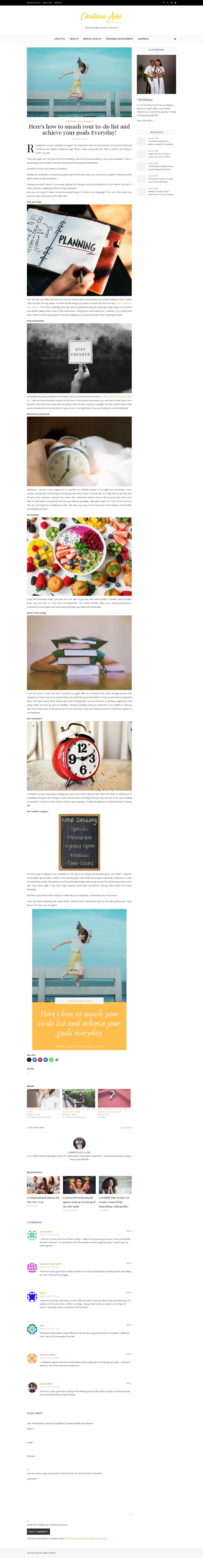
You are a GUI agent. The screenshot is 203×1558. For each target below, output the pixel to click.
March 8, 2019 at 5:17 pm (49, 1329)
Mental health (92, 38)
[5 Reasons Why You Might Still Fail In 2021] (43, 1098)
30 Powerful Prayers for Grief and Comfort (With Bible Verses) (160, 181)
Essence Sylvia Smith (51, 1264)
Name (30, 1428)
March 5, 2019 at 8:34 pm (49, 1235)
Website (31, 1456)
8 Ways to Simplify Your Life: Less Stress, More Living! (78, 1110)
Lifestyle (60, 38)
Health (74, 38)
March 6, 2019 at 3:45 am (49, 1267)
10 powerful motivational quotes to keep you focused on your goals (79, 1202)
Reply (129, 1231)
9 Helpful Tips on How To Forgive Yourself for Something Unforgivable (114, 1202)
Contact (58, 3)
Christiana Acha (37, 1127)
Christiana (144, 99)
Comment (32, 1478)
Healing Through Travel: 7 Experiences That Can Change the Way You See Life (160, 193)
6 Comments (126, 1127)
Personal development (119, 38)
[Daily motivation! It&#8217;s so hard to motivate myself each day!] (114, 1098)
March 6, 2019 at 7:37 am (49, 1296)
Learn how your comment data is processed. (86, 1538)
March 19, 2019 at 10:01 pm (50, 1387)
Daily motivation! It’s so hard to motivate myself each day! (114, 1110)
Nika (42, 1325)
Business (143, 38)
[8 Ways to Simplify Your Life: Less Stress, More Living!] (78, 1098)
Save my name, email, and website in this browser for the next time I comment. (64, 1473)
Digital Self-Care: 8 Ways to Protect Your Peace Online (159, 155)
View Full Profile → (146, 120)
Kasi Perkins (46, 1383)
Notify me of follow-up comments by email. (47, 1524)
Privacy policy (34, 3)
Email (30, 1442)
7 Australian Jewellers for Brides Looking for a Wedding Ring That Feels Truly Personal (160, 143)
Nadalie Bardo (48, 1354)
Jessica (43, 1293)
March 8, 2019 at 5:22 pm (49, 1358)
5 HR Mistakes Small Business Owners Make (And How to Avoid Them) (160, 168)
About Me (47, 3)
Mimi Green (45, 1231)
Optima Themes (49, 1553)
